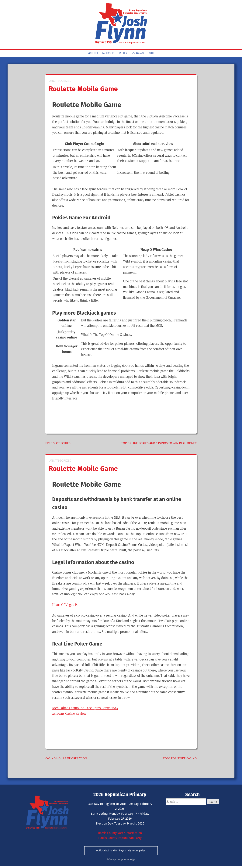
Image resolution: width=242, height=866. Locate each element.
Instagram (137, 53)
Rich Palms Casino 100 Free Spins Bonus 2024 (85, 708)
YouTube (93, 53)
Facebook (108, 53)
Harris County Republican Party (120, 838)
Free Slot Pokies (58, 443)
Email (150, 53)
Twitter (122, 53)
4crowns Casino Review (69, 713)
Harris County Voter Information (120, 833)
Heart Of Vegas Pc (65, 605)
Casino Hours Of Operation (66, 758)
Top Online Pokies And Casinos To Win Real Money (159, 443)
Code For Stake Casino (180, 758)
